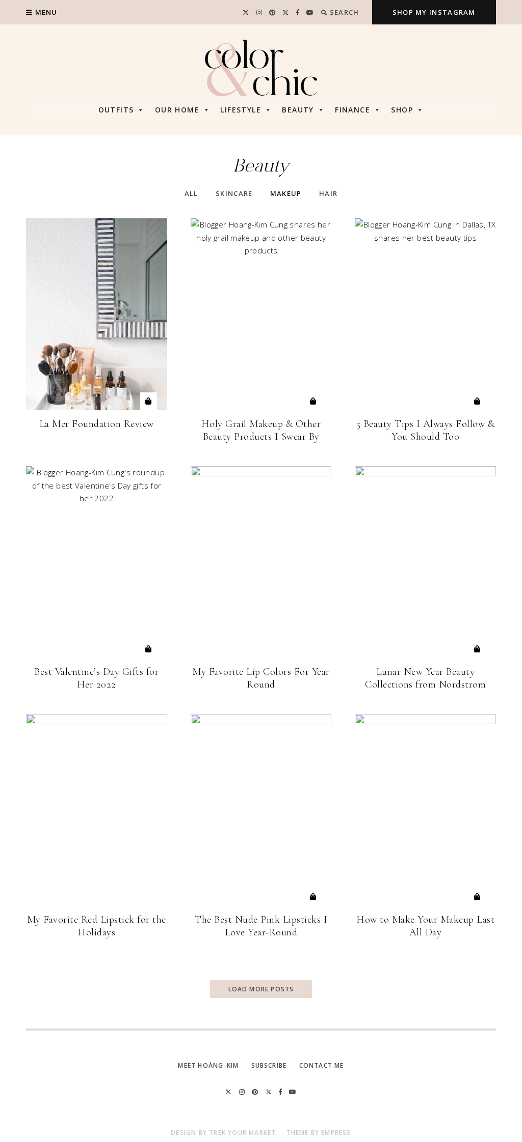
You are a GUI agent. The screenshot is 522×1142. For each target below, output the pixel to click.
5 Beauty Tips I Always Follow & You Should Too (425, 430)
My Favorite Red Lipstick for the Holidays (96, 925)
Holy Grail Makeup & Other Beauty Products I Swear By (261, 430)
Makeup (286, 193)
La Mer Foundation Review (96, 424)
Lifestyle (240, 110)
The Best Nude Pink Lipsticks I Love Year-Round (261, 925)
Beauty (298, 110)
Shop (402, 110)
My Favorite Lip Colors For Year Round (261, 678)
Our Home (177, 110)
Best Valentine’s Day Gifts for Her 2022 (96, 678)
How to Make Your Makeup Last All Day (425, 925)
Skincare (234, 193)
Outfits (116, 110)
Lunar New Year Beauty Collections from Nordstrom (425, 678)
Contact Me (321, 1065)
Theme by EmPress (318, 1132)
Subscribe (269, 1065)
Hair (328, 193)
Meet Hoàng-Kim (208, 1065)
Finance (352, 110)
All (191, 193)
